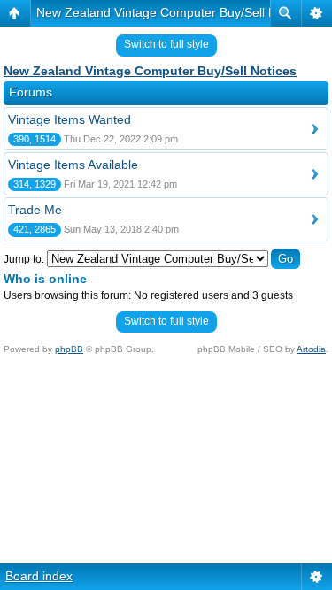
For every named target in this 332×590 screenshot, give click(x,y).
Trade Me (35, 210)
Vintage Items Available (73, 164)
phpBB (69, 349)
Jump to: (24, 259)
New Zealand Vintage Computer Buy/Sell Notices (173, 12)
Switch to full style (166, 44)
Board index (39, 576)
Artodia (311, 349)
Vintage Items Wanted (69, 119)
